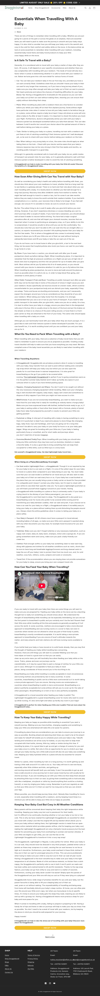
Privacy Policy (33, 958)
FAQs (6, 965)
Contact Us (9, 972)
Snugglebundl (47, 991)
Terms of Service (34, 955)
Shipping (31, 962)
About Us (8, 969)
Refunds (31, 965)
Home (7, 955)
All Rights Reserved (56, 991)
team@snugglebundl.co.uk (84, 960)
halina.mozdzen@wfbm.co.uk (62, 960)
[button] (85, 8)
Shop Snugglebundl (12, 958)
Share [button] (19, 32)
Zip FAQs (31, 969)
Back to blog (49, 937)
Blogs (7, 962)
